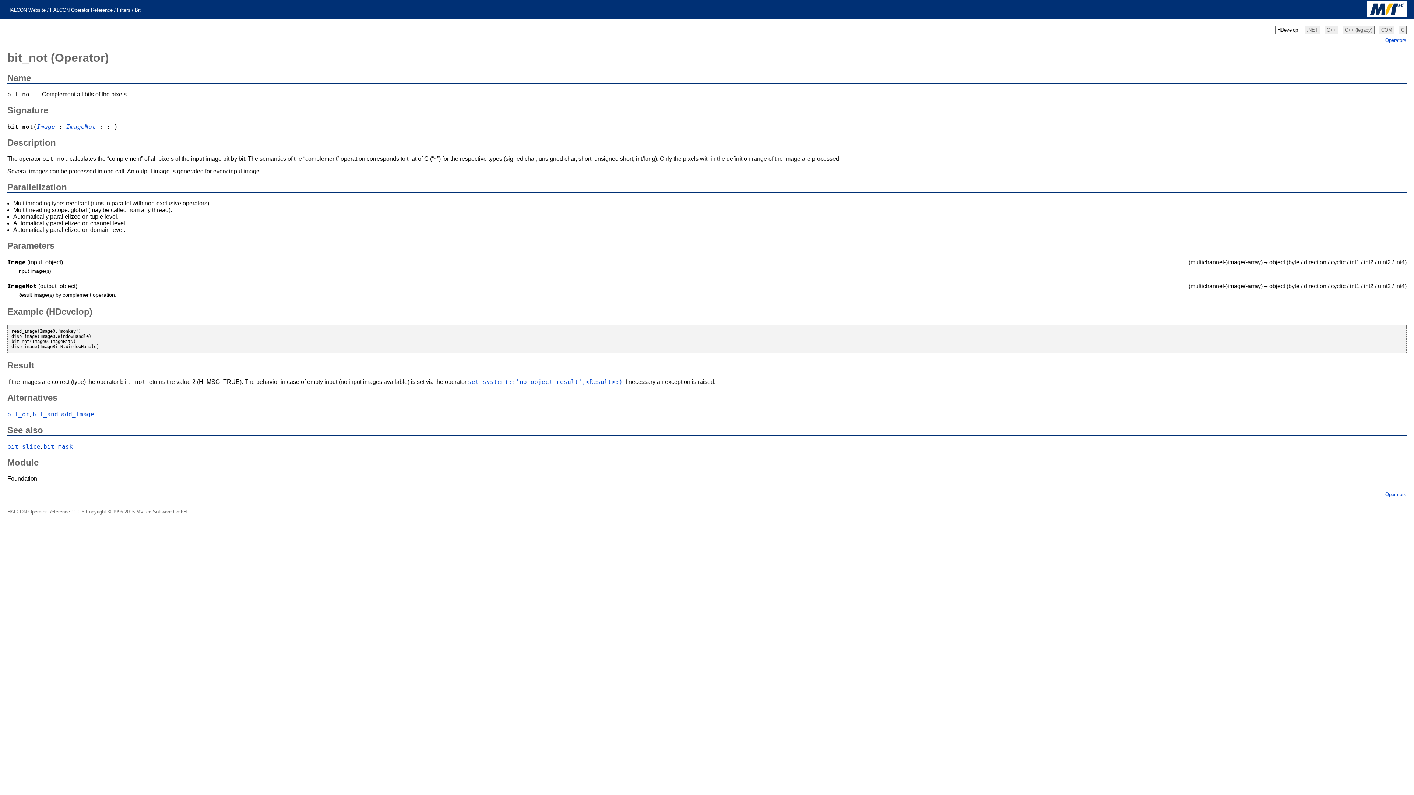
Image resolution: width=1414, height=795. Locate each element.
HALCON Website (26, 10)
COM (1386, 30)
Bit (138, 10)
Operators (1395, 40)
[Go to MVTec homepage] (1387, 15)
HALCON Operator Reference (81, 10)
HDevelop (1287, 30)
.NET (1312, 30)
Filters (123, 10)
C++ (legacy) (1358, 30)
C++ (1331, 30)
